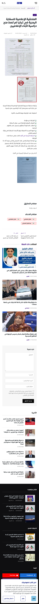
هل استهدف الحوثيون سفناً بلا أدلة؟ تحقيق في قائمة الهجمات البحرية (13, 517)
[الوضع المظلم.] (5, 3)
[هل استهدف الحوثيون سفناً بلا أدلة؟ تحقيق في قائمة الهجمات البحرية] (30, 518)
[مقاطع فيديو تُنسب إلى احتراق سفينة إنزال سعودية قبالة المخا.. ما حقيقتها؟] (30, 464)
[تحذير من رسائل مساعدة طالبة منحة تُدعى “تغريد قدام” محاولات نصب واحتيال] (30, 557)
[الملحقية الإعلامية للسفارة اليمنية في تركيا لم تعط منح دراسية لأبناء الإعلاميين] (19, 46)
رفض (23, 599)
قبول (33, 598)
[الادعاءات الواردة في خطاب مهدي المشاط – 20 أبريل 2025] (30, 498)
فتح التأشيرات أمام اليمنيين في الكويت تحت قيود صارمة (15, 507)
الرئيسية (23, 8)
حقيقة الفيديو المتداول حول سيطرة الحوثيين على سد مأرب (14, 473)
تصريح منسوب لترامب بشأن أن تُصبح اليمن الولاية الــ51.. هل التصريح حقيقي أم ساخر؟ (13, 421)
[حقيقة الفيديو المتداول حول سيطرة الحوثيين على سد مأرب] (30, 474)
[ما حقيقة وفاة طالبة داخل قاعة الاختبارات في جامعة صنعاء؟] (19, 290)
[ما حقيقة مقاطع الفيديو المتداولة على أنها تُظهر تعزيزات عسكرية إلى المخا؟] (30, 442)
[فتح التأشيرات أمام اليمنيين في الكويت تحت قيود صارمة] (30, 508)
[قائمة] (36, 3)
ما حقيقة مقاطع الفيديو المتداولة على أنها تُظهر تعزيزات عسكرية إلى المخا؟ (14, 442)
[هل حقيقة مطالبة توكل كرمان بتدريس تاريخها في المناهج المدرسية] (19, 321)
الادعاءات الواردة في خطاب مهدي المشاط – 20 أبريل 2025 (14, 497)
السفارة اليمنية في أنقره (27, 136)
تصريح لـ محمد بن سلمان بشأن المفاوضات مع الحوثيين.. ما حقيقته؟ (14, 431)
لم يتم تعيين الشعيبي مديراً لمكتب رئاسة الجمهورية (28, 237)
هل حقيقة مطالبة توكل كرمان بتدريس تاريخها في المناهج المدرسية (21, 335)
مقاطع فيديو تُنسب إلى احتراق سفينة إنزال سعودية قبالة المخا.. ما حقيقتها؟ (13, 463)
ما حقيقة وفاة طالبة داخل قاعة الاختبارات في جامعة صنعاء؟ (20, 303)
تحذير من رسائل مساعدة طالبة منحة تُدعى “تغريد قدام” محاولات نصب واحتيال (13, 557)
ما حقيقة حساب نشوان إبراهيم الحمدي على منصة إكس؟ (15, 453)
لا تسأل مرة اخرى (8, 599)
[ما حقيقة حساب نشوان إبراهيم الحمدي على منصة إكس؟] (30, 454)
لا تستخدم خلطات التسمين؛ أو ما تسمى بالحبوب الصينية (14, 536)
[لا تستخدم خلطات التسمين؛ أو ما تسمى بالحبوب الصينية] (30, 537)
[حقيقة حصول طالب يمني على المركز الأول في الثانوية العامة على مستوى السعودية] (19, 258)
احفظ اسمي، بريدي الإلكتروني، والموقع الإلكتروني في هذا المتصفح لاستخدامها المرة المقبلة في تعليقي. (21, 393)
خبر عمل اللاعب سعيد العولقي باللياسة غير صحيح (10, 237)
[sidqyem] (19, 3)
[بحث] (3, 3)
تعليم (35, 15)
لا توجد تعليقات (7, 33)
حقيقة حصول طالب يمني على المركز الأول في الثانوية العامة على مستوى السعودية (22, 271)
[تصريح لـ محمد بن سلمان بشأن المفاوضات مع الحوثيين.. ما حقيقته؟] (30, 432)
